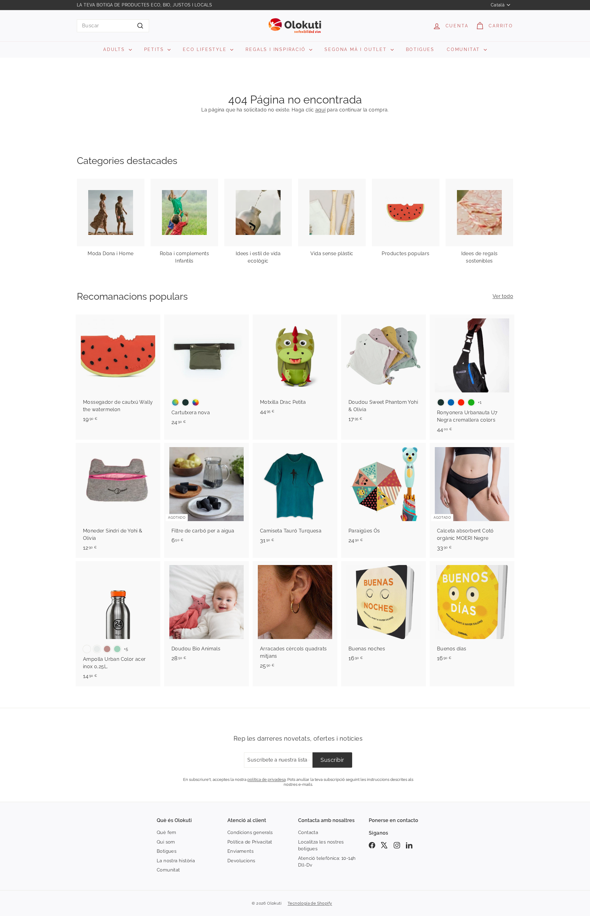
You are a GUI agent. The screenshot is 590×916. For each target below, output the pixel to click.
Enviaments (240, 851)
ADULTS (115, 49)
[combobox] (113, 25)
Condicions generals (250, 832)
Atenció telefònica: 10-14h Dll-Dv (327, 862)
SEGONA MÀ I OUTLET (356, 49)
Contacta (308, 832)
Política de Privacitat (249, 842)
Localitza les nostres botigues (321, 845)
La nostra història (176, 860)
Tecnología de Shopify (310, 903)
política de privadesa (266, 779)
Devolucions (241, 860)
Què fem (166, 832)
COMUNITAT (464, 49)
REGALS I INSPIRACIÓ (277, 49)
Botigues (166, 851)
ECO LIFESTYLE (206, 49)
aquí (320, 110)
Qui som (166, 842)
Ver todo (503, 296)
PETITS (155, 49)
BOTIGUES (420, 49)
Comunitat (168, 870)
